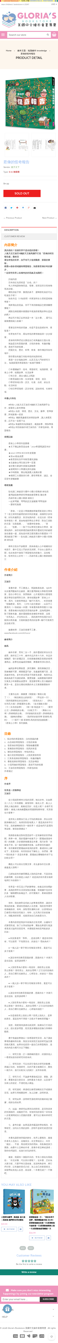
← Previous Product (12, 218)
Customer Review (14, 236)
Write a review (29, 1272)
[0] (5, 207)
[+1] (29, 207)
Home (8, 51)
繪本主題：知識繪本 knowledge (32, 51)
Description (11, 230)
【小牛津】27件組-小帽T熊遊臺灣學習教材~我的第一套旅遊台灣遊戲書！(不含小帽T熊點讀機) (42, 1220)
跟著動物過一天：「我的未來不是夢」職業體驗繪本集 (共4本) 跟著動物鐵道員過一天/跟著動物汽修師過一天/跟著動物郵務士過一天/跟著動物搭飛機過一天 (14, 1223)
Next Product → (49, 218)
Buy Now (11, 1238)
